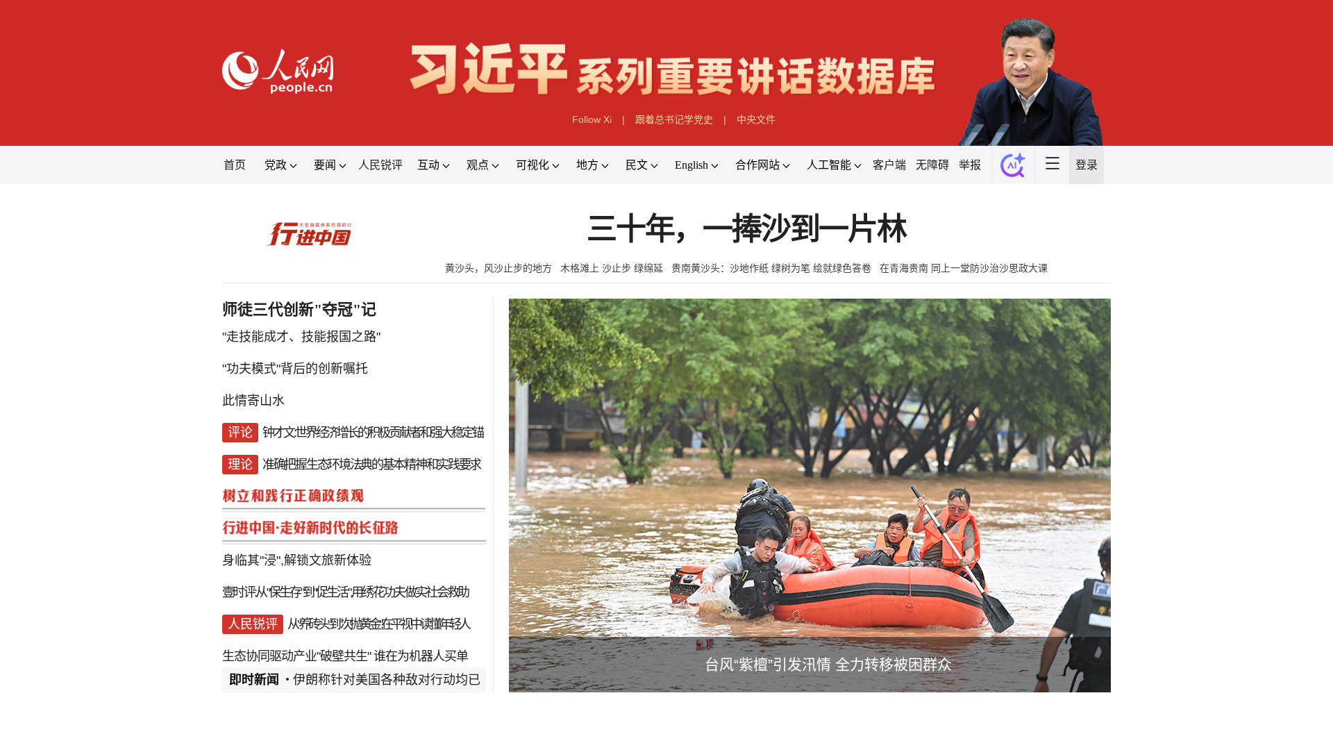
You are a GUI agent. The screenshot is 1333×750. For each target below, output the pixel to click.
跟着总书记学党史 (674, 119)
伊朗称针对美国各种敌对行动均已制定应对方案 (424, 680)
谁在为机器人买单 (421, 656)
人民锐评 (380, 165)
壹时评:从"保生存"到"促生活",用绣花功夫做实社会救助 (345, 592)
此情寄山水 (253, 401)
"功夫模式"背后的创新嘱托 (295, 369)
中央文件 (756, 119)
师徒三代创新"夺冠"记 (299, 309)
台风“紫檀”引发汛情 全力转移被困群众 (828, 664)
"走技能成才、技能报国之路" (301, 337)
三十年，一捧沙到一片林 (746, 229)
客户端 (889, 165)
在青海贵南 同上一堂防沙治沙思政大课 (964, 268)
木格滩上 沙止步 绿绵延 (611, 268)
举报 (970, 165)
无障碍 (932, 165)
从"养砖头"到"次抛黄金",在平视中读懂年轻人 (378, 624)
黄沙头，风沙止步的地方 (498, 268)
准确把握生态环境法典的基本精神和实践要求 (371, 465)
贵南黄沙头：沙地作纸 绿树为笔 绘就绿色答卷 (771, 268)
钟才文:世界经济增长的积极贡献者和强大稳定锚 (372, 433)
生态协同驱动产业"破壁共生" (296, 656)
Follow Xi (592, 119)
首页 (235, 165)
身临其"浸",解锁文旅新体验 (296, 560)
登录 (1086, 165)
